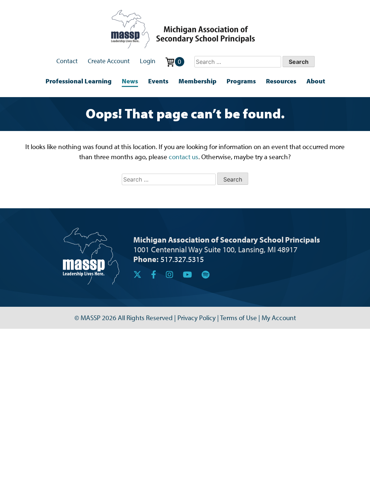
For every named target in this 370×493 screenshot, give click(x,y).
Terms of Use (238, 317)
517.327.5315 (182, 259)
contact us (183, 156)
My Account (279, 317)
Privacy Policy (196, 317)
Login (147, 61)
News (130, 81)
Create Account (109, 61)
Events (158, 81)
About (315, 81)
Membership (197, 81)
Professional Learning (79, 81)
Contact (67, 61)
